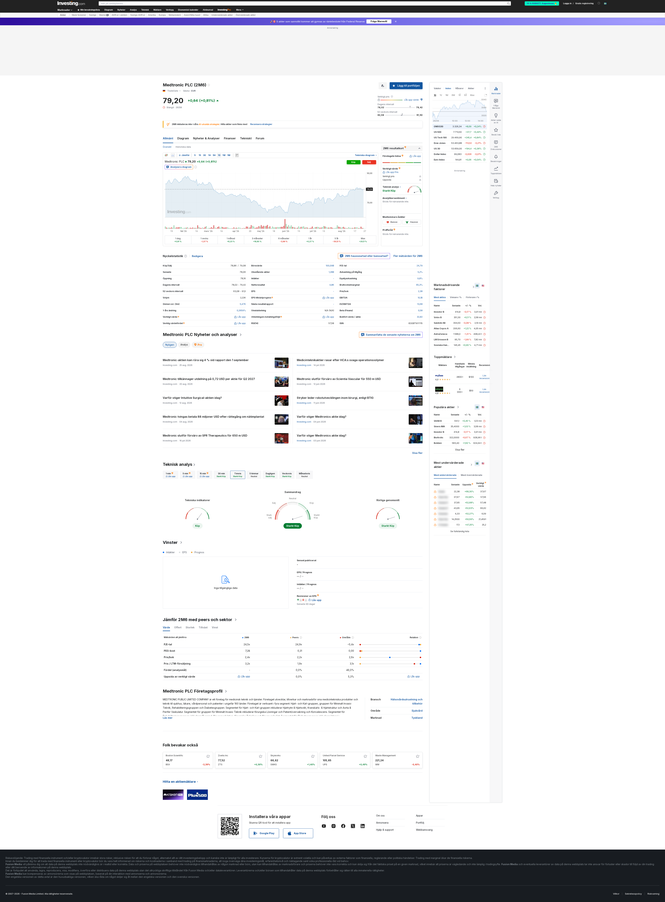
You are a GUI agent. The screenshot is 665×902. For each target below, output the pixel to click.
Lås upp (245, 626)
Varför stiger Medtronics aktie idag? (321, 366)
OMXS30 (438, 76)
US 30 (437, 98)
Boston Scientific (174, 705)
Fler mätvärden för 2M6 (408, 205)
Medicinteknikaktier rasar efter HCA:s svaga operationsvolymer (340, 310)
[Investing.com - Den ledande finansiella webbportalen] (71, 3)
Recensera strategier (261, 74)
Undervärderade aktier (222, 15)
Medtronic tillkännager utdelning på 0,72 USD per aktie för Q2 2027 (209, 329)
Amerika (152, 15)
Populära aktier (444, 357)
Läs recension (484, 327)
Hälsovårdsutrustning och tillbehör (407, 651)
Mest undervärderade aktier (449, 415)
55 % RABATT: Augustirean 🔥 (542, 3)
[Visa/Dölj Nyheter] (237, 105)
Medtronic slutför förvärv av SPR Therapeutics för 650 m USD (205, 385)
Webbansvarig (424, 779)
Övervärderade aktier (246, 15)
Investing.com (304, 315)
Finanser (230, 88)
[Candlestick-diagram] (166, 105)
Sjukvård (417, 660)
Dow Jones (439, 93)
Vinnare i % (456, 247)
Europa (162, 15)
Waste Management (385, 705)
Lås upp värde (411, 49)
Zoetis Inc (223, 705)
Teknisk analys (177, 414)
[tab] (170, 425)
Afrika (206, 15)
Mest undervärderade (445, 425)
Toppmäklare (443, 307)
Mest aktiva (440, 247)
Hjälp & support (385, 779)
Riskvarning (653, 843)
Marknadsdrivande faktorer (447, 237)
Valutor (437, 38)
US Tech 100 (440, 87)
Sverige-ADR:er (137, 15)
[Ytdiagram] (173, 105)
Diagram (183, 88)
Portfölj (420, 772)
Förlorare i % (472, 247)
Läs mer (167, 667)
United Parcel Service (334, 705)
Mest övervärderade (471, 425)
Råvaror (459, 38)
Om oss (380, 765)
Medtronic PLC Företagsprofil (193, 641)
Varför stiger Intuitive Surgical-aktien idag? (192, 347)
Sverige (92, 15)
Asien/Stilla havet (192, 15)
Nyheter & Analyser (206, 88)
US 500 (437, 82)
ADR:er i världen (119, 15)
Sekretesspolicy (633, 843)
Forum (260, 88)
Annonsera (382, 772)
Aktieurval (208, 10)
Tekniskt (246, 88)
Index (448, 38)
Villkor (616, 843)
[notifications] (599, 3)
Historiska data (183, 97)
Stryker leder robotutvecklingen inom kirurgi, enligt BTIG (335, 347)
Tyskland (417, 667)
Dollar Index (440, 104)
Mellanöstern (175, 15)
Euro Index (439, 109)
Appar (419, 765)
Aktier (63, 15)
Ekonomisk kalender (188, 10)
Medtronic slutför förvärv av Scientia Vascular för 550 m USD (339, 329)
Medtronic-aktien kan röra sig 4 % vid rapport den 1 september (206, 310)
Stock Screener (79, 15)
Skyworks (276, 705)
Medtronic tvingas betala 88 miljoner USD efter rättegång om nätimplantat (213, 366)
